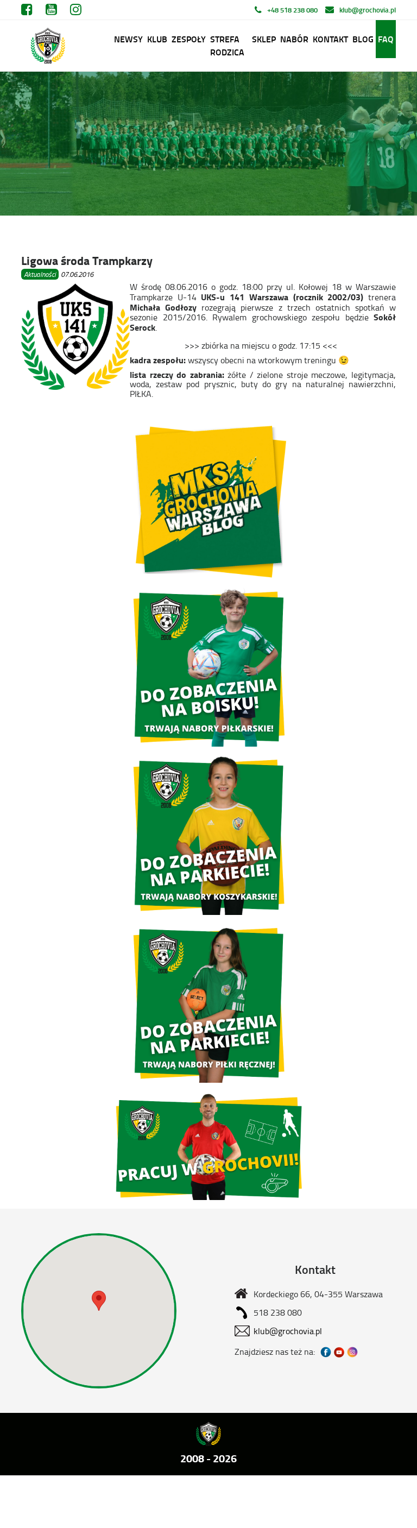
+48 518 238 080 (292, 10)
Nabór (294, 39)
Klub (157, 39)
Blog (363, 39)
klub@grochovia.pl (367, 10)
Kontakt (330, 39)
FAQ (386, 39)
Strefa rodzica (227, 45)
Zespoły (189, 39)
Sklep (264, 39)
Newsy (128, 39)
